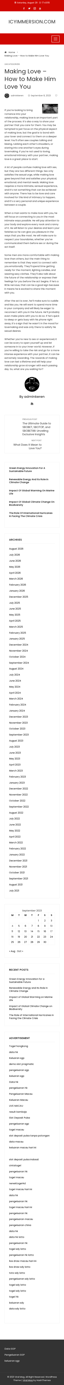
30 (44, 942)
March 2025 (16, 626)
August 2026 (16, 548)
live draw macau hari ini (22, 1261)
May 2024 (14, 686)
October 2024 (17, 656)
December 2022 (18, 788)
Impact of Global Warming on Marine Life (31, 492)
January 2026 (17, 590)
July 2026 (14, 554)
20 (25, 936)
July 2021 (14, 890)
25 (12, 942)
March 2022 (16, 842)
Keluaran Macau (18, 1100)
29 (38, 942)
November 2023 (18, 722)
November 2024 (18, 650)
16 (45, 931)
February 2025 (17, 633)
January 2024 (17, 710)
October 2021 (17, 872)
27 (25, 942)
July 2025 (14, 603)
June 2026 (15, 560)
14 (32, 931)
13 (25, 931)
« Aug (12, 951)
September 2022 (19, 806)
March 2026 (16, 578)
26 (19, 942)
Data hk (13, 1082)
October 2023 (17, 728)
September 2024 (19, 663)
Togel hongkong (18, 1046)
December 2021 (18, 860)
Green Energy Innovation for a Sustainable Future (27, 469)
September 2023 (19, 734)
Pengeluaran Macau (20, 1094)
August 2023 (16, 740)
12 (19, 931)
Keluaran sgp (16, 1058)
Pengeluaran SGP (14, 1354)
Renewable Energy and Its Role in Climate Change (28, 481)
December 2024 (18, 644)
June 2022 (15, 824)
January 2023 (17, 782)
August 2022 (16, 812)
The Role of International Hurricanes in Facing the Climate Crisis (31, 514)
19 (19, 936)
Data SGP (10, 1348)
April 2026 (15, 573)
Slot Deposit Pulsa (19, 1117)
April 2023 (15, 764)
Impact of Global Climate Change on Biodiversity (31, 503)
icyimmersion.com (32, 21)
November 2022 (18, 794)
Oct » (20, 951)
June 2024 (15, 680)
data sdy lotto (17, 1308)
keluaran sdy (16, 1302)
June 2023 (15, 752)
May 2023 (14, 758)
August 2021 (16, 884)
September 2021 (18, 878)
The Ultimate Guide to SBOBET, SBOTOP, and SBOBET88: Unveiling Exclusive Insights (36, 427)
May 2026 (14, 567)
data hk (13, 1052)
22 (38, 936)
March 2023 (16, 770)
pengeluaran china (20, 1225)
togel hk (14, 1296)
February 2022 (17, 848)
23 (44, 936)
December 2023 (18, 716)
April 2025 (15, 620)
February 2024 (17, 704)
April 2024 (15, 692)
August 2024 (16, 668)
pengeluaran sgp (19, 1070)
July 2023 (14, 746)
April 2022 (15, 836)
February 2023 (17, 776)
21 (32, 936)
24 (51, 936)
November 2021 (18, 866)
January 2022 (17, 854)
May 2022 (14, 830)
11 (12, 931)
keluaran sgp (16, 1076)
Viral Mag (28, 1380)
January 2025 (17, 638)
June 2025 (15, 608)
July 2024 (14, 674)
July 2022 (14, 818)
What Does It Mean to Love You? (27, 444)
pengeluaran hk (18, 1088)
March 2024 (16, 698)
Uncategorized (12, 64)
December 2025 (18, 597)
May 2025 (14, 614)
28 (32, 942)
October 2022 (17, 800)
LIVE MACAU (16, 1106)
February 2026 (17, 584)
